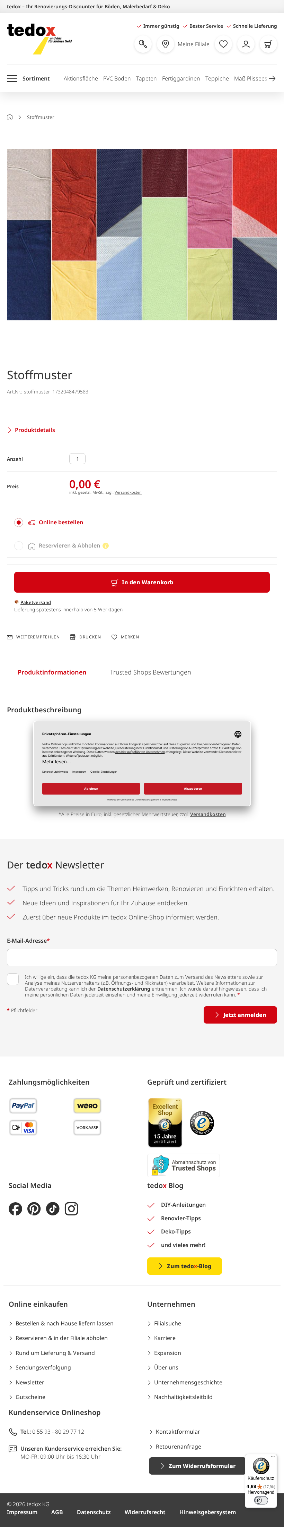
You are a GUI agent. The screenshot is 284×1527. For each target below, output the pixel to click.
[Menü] (273, 1458)
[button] (272, 78)
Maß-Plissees (250, 78)
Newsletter (30, 1382)
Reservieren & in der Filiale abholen (62, 1338)
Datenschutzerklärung (123, 988)
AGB (57, 1512)
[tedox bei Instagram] (71, 1209)
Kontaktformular (178, 1431)
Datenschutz (94, 1512)
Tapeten (146, 78)
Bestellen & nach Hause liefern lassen (65, 1323)
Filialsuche (167, 1323)
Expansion (167, 1353)
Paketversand (35, 602)
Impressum (22, 1512)
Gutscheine (30, 1397)
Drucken (90, 637)
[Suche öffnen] (143, 44)
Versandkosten (128, 492)
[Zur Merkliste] (223, 44)
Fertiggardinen (181, 78)
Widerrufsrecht (145, 1512)
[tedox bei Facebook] (15, 1209)
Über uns (166, 1367)
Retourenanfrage (178, 1446)
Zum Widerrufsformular (202, 1466)
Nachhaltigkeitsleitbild (183, 1397)
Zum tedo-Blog (189, 1266)
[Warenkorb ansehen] (268, 44)
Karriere (165, 1338)
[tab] (142, 522)
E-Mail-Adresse (28, 940)
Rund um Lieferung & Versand (55, 1353)
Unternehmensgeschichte (188, 1382)
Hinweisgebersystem (207, 1512)
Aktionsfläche (81, 78)
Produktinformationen (52, 672)
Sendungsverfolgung (43, 1367)
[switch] (261, 1500)
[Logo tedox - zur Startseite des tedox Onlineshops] (39, 39)
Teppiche (217, 78)
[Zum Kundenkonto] (246, 44)
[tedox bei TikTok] (53, 1209)
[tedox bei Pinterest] (34, 1209)
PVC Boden (117, 78)
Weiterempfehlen (38, 637)
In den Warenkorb (147, 582)
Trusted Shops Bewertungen (150, 672)
